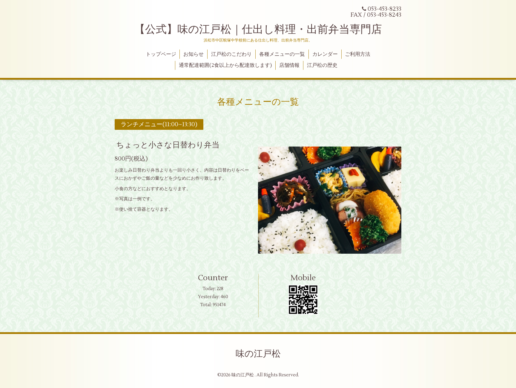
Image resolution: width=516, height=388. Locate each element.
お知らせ (193, 54)
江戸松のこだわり (231, 54)
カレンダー (325, 54)
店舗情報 (289, 65)
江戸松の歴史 (322, 65)
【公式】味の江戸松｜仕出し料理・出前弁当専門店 (258, 29)
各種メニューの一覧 (282, 54)
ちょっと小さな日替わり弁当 (167, 145)
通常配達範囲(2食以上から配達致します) (225, 65)
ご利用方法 (357, 54)
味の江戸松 (258, 354)
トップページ (161, 54)
